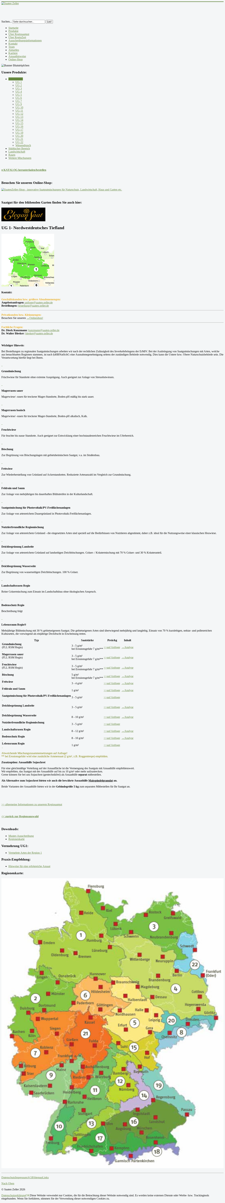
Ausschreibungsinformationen (25, 40)
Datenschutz (8, 1177)
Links (45, 1177)
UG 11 (19, 110)
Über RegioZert (17, 37)
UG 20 (19, 135)
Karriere (13, 53)
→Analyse (127, 647)
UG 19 (19, 132)
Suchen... (6, 21)
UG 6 (18, 97)
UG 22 (19, 142)
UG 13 (19, 116)
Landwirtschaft (16, 151)
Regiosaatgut (15, 78)
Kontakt (12, 43)
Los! (49, 21)
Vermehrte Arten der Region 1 (25, 852)
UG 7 (18, 101)
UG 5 (18, 94)
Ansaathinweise (17, 56)
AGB (30, 1177)
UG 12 (19, 113)
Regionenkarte (16, 839)
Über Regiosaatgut (18, 34)
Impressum (21, 1177)
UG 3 (18, 88)
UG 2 (18, 85)
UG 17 (19, 129)
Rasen (11, 154)
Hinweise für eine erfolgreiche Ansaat (29, 866)
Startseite (13, 27)
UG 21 (19, 139)
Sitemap (37, 1177)
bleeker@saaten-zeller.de (39, 333)
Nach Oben (7, 1183)
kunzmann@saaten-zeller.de (43, 330)
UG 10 (19, 107)
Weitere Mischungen (19, 157)
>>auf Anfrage (112, 647)
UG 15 (19, 123)
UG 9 (18, 104)
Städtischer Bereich (19, 148)
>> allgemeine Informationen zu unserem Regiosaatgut (31, 804)
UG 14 (19, 120)
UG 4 (18, 91)
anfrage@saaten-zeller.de (38, 302)
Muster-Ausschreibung (21, 835)
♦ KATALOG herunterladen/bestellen (23, 169)
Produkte (13, 31)
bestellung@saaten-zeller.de (33, 305)
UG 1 (18, 82)
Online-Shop (15, 59)
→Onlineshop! (35, 317)
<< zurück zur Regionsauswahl (19, 816)
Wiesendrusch (23, 145)
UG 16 (19, 126)
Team (11, 46)
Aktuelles (13, 49)
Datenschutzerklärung (13, 1195)
